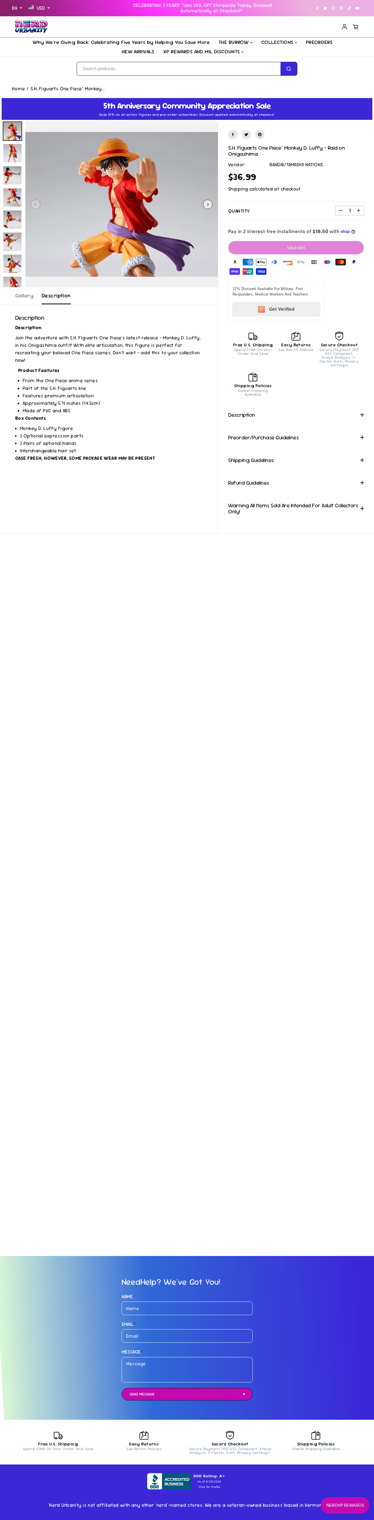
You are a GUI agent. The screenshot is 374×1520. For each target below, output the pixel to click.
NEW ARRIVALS (138, 51)
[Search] (288, 68)
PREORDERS (319, 42)
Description (56, 295)
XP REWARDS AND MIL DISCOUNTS (202, 51)
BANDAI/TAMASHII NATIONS (296, 165)
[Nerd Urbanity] (31, 27)
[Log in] (344, 27)
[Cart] (355, 27)
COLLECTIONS (278, 42)
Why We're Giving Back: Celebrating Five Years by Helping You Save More (121, 42)
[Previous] (35, 204)
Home (18, 89)
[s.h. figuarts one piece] (121, 204)
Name (127, 1297)
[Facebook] (317, 8)
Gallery (24, 295)
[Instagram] (333, 8)
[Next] (207, 204)
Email (129, 1324)
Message (132, 1352)
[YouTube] (357, 8)
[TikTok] (349, 8)
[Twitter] (325, 8)
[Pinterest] (341, 8)
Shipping (238, 189)
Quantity (239, 211)
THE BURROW (234, 42)
